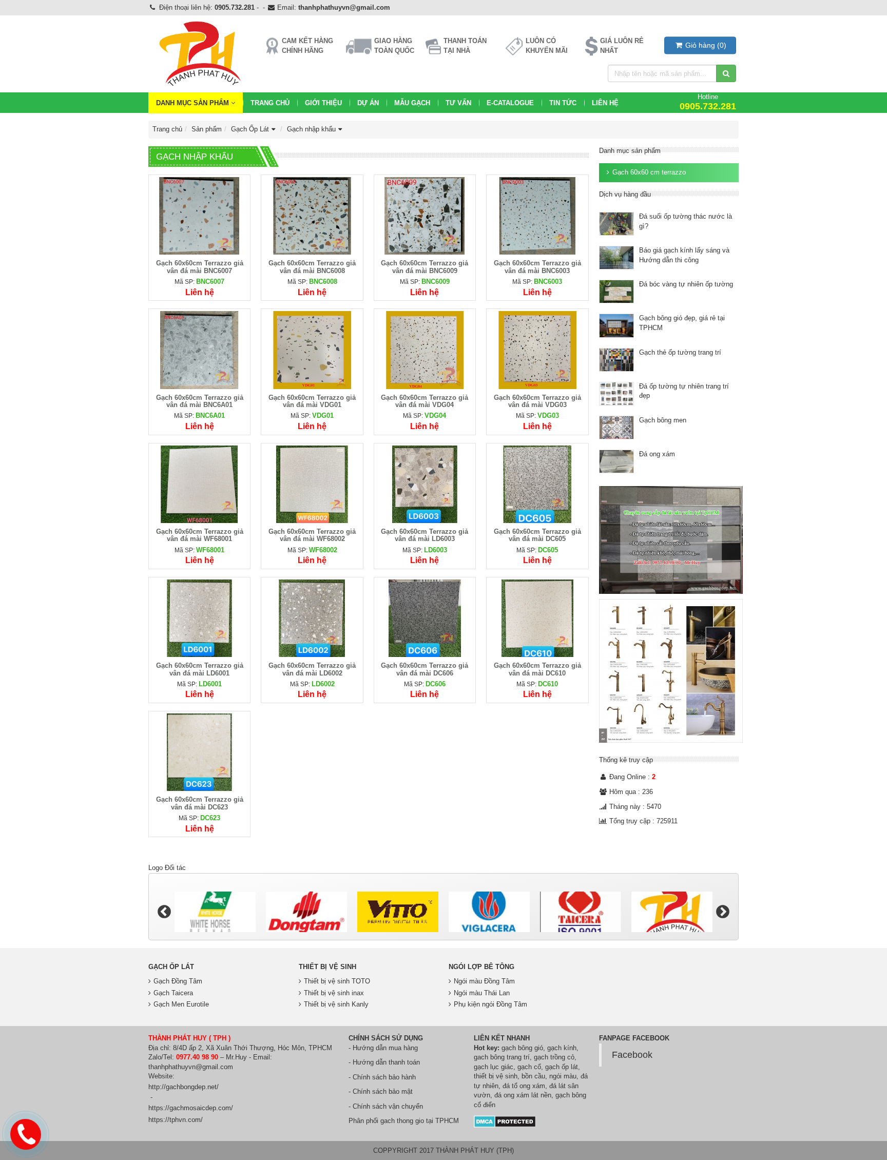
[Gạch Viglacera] (397, 912)
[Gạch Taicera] (489, 912)
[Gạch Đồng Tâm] (215, 912)
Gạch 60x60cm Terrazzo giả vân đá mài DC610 (537, 669)
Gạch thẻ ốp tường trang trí (680, 352)
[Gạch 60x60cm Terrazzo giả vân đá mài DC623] (199, 752)
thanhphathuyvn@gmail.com (344, 7)
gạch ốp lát (561, 1067)
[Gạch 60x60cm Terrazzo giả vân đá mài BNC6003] (537, 215)
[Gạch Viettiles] (671, 912)
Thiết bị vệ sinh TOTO (337, 981)
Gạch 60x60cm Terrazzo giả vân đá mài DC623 (199, 803)
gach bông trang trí (502, 1057)
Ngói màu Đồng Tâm (484, 981)
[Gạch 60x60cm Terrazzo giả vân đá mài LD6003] (424, 484)
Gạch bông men (662, 420)
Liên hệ (605, 103)
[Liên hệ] (26, 1133)
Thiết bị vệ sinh (327, 967)
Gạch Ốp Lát (250, 129)
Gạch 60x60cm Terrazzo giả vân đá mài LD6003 (424, 535)
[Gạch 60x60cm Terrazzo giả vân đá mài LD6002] (311, 618)
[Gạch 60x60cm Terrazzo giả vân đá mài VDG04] (424, 350)
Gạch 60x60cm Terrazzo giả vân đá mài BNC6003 (537, 266)
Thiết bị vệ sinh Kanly (336, 1004)
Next (722, 912)
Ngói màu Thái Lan (482, 993)
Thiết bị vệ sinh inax (334, 993)
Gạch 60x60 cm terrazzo (649, 172)
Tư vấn (458, 103)
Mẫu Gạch (412, 103)
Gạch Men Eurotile (181, 1004)
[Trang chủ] (199, 53)
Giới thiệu (323, 103)
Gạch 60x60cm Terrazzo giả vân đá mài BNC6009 (424, 266)
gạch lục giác (493, 1067)
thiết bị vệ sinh (495, 1076)
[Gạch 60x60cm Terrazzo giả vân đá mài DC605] (537, 484)
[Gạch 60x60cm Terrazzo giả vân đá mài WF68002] (311, 484)
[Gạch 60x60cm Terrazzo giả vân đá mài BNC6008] (311, 215)
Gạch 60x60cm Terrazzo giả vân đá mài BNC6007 (199, 266)
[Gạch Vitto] (306, 912)
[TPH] (580, 912)
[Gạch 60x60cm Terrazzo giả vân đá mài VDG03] (537, 350)
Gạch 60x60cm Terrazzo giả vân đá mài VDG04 (424, 401)
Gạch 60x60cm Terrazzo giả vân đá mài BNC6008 (312, 266)
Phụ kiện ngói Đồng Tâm (490, 1004)
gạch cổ (529, 1067)
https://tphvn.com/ (175, 1120)
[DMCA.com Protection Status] (505, 1121)
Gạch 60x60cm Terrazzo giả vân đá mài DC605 (537, 535)
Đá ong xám (657, 454)
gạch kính (561, 1048)
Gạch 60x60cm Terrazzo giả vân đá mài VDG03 (537, 401)
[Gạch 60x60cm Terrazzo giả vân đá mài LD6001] (199, 618)
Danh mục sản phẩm (193, 103)
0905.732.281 (235, 7)
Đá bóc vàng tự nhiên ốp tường (686, 284)
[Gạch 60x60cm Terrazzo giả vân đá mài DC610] (537, 618)
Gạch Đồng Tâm (177, 981)
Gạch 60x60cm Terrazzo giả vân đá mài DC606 (424, 669)
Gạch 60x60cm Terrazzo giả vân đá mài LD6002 (312, 669)
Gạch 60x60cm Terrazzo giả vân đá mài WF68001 (199, 535)
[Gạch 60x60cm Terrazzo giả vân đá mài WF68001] (199, 484)
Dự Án (368, 103)
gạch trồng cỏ (554, 1057)
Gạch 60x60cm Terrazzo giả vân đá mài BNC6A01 (199, 401)
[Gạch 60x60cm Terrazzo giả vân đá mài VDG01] (311, 350)
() (705, 45)
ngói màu (562, 1076)
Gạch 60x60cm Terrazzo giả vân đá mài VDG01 (312, 401)
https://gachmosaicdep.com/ (190, 1108)
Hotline (708, 102)
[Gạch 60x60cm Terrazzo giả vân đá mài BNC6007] (199, 215)
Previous (164, 912)
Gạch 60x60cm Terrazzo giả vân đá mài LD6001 (199, 669)
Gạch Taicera (173, 993)
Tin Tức (562, 103)
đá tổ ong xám (524, 1086)
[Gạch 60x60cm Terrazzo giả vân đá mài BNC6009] (424, 215)
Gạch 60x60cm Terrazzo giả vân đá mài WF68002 (312, 535)
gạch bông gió (522, 1048)
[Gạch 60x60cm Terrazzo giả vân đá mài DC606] (424, 618)
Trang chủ (270, 103)
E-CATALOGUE (510, 103)
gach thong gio (402, 1121)
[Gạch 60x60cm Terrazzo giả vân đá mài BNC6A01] (199, 350)
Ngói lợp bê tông (481, 967)
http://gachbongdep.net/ (183, 1087)
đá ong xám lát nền (522, 1095)
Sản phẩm (206, 129)
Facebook (632, 1055)
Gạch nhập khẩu (311, 129)
